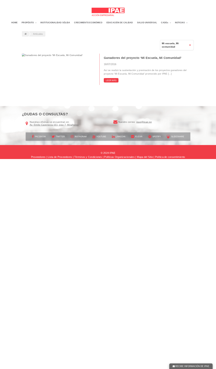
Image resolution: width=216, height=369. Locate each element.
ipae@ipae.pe (144, 122)
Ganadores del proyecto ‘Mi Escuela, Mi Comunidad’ (142, 58)
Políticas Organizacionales (119, 156)
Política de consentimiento (170, 156)
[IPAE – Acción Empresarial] (108, 12)
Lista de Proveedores (60, 156)
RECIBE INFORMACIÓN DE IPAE (192, 366)
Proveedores (38, 156)
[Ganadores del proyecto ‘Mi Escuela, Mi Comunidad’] (56, 55)
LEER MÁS (111, 80)
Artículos (38, 34)
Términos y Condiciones (88, 156)
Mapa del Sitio (145, 156)
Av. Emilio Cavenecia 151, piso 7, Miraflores (54, 124)
